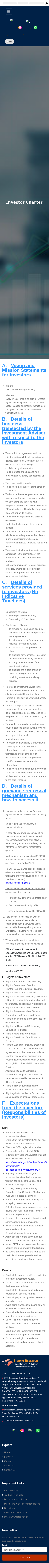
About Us (9, 1465)
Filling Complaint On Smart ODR (19, 1420)
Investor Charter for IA (15, 1512)
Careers (8, 1461)
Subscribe (24, 1557)
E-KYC (9, 41)
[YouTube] (28, 22)
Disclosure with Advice (15, 1499)
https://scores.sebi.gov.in (18, 883)
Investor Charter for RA (16, 1516)
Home (7, 1452)
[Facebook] (12, 20)
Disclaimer (9, 1508)
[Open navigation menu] (8, 11)
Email (4, 1545)
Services (8, 1456)
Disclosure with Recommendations (22, 1503)
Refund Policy (11, 1490)
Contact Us (10, 1469)
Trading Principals (13, 1494)
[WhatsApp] (36, 27)
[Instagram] (20, 27)
